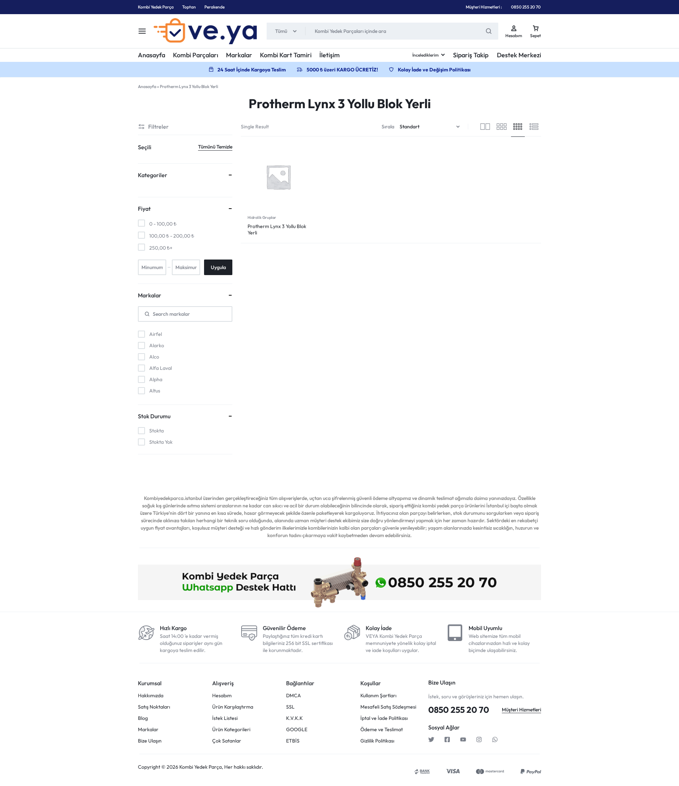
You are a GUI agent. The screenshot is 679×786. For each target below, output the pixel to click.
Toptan (189, 7)
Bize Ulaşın (150, 741)
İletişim (329, 55)
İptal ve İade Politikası (384, 718)
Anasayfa (151, 55)
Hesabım (222, 696)
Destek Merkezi (519, 55)
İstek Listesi (225, 718)
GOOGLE (296, 730)
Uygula (218, 267)
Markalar (239, 55)
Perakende (214, 7)
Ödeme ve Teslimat (381, 730)
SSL (290, 707)
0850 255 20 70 (526, 7)
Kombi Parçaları (195, 55)
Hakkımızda (150, 696)
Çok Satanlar (226, 741)
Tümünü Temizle (215, 147)
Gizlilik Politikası (377, 741)
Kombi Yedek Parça (156, 7)
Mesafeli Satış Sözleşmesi (388, 707)
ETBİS (293, 741)
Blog (143, 718)
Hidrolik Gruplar (262, 217)
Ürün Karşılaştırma (232, 707)
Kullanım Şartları (378, 696)
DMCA (293, 696)
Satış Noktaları (154, 707)
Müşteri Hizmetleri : (484, 7)
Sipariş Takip (470, 55)
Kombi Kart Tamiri (286, 55)
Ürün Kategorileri (231, 730)
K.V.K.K (294, 718)
